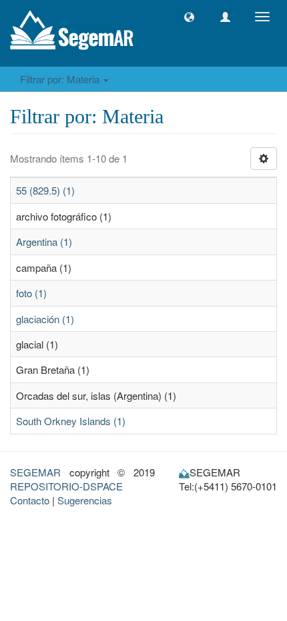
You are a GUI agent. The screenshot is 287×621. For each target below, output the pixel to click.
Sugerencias (84, 500)
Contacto (29, 500)
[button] (189, 17)
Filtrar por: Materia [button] (61, 79)
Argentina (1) (44, 242)
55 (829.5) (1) (45, 190)
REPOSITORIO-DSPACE (66, 486)
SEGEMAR (35, 472)
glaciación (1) (45, 319)
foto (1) (31, 293)
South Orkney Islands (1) (70, 421)
